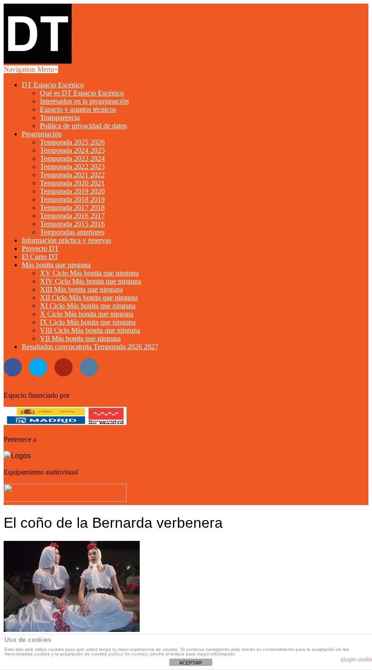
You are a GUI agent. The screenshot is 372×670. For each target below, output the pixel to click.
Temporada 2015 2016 (72, 224)
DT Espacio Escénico (53, 85)
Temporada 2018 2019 (72, 199)
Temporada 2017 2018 (72, 207)
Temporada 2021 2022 (72, 175)
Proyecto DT (40, 248)
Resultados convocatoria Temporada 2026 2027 (90, 346)
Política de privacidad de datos (83, 126)
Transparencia (60, 117)
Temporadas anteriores (72, 232)
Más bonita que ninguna (56, 265)
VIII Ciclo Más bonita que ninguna (90, 330)
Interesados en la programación (84, 101)
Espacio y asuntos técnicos (78, 109)
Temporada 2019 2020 (72, 191)
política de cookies (127, 653)
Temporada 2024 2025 (72, 150)
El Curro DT (40, 256)
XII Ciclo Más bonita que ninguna (89, 297)
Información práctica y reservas (66, 240)
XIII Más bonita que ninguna (81, 289)
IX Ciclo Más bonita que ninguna (88, 322)
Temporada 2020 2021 (72, 183)
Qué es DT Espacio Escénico (82, 93)
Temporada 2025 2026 (72, 142)
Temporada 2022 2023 (72, 166)
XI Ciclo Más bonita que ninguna (88, 306)
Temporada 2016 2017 (72, 216)
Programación (42, 134)
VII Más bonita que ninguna (80, 338)
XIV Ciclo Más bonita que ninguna (90, 281)
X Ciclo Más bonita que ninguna (86, 314)
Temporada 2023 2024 (72, 158)
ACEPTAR (190, 662)
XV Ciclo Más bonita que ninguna (89, 273)
